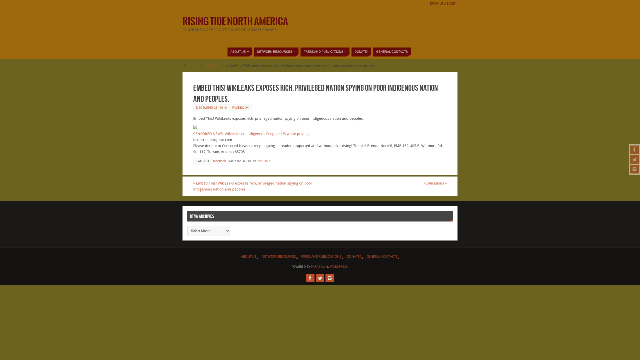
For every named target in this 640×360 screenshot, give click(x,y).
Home (193, 65)
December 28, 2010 (211, 108)
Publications (435, 183)
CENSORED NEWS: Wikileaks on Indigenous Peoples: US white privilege (252, 133)
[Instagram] (634, 169)
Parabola (318, 266)
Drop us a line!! (443, 4)
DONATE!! (354, 256)
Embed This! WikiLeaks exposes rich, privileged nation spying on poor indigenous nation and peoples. (252, 186)
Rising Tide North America (235, 22)
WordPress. (339, 266)
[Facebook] (634, 150)
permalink (261, 161)
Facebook (212, 65)
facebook (219, 161)
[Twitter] (634, 159)
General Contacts (382, 256)
